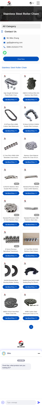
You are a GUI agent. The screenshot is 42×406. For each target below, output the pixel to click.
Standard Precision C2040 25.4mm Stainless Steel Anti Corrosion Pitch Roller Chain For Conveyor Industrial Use (11, 219)
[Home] (21, 347)
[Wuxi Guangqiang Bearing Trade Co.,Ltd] (9, 3)
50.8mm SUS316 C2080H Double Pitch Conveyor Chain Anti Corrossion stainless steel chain (31, 125)
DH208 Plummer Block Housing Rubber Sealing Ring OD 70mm (10, 281)
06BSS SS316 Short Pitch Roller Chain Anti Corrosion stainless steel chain (11, 313)
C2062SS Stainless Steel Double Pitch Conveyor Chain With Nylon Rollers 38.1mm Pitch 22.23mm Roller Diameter (11, 188)
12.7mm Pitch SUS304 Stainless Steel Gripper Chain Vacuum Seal (31, 250)
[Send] (39, 402)
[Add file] (2, 402)
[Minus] (39, 353)
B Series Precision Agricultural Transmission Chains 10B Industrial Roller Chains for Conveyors (11, 250)
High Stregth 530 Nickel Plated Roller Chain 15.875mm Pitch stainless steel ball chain (11, 94)
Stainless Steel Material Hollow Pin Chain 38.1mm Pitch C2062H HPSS (31, 157)
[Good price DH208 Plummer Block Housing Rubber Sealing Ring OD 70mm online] (11, 270)
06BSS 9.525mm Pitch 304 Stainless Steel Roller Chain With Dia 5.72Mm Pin (31, 94)
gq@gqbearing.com (14, 42)
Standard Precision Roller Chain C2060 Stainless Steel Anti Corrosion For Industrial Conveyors (31, 188)
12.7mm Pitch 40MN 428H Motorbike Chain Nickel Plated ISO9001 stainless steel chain (11, 157)
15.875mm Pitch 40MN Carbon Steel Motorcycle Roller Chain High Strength (11, 125)
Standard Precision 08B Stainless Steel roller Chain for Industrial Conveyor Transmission (31, 219)
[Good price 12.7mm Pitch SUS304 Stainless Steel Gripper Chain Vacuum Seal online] (31, 239)
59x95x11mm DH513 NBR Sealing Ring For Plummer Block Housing (31, 281)
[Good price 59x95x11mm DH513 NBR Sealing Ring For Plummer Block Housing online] (31, 270)
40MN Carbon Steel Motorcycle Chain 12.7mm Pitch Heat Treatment (31, 313)
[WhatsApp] (5, 53)
